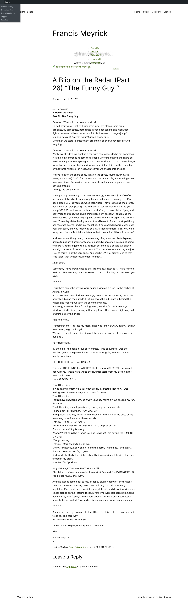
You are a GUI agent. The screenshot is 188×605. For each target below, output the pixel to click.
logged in (71, 566)
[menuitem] (2, 2)
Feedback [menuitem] (5, 20)
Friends (96, 55)
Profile (94, 51)
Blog (96, 62)
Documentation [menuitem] (7, 10)
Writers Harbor (25, 11)
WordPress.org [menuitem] (7, 6)
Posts (116, 68)
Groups (96, 59)
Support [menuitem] (4, 16)
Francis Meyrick (77, 547)
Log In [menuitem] (7, 2)
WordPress (165, 597)
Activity (95, 48)
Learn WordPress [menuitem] (8, 13)
